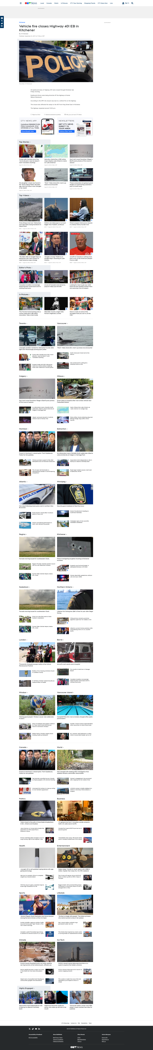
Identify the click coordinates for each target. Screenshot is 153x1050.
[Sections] (20, 3)
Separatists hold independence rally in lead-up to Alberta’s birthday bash (30, 1007)
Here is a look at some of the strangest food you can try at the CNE (80, 313)
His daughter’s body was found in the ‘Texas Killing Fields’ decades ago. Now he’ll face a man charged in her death (30, 185)
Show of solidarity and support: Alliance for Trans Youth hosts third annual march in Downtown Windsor (43, 725)
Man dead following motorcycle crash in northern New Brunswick (36, 506)
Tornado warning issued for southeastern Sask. (34, 558)
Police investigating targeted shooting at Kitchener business (73, 559)
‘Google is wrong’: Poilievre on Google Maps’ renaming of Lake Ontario (54, 258)
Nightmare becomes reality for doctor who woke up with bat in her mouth (55, 1007)
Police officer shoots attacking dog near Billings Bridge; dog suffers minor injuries (81, 419)
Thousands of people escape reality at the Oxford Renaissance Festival (35, 665)
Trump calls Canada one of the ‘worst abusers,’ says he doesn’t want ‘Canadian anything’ (29, 161)
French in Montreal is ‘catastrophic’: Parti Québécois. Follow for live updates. (36, 454)
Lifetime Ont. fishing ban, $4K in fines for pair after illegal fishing (75, 612)
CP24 (78, 1037)
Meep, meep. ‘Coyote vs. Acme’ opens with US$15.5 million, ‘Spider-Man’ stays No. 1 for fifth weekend (74, 870)
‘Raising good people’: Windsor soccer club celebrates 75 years (36, 717)
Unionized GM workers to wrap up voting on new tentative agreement (43, 789)
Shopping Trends (89, 3)
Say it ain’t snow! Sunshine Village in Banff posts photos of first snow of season (81, 161)
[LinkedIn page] (39, 1029)
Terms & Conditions (58, 1039)
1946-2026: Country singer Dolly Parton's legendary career (54, 312)
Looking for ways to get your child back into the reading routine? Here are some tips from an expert (81, 286)
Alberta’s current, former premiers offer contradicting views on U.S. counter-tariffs (81, 630)
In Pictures (64, 3)
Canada (49, 3)
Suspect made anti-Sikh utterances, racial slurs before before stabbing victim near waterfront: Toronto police (42, 366)
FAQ (79, 1023)
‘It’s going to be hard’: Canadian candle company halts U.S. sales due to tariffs (74, 823)
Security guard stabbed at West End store (70, 506)
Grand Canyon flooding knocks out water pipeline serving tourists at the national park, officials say (36, 964)
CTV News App (65, 1023)
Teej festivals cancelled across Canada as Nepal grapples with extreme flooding (43, 779)
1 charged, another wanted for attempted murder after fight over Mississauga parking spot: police (36, 348)
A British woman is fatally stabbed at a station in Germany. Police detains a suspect (81, 790)
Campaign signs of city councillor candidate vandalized (79, 521)
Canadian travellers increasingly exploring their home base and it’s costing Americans (30, 286)
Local (42, 3)
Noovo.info (104, 1037)
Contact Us (73, 1023)
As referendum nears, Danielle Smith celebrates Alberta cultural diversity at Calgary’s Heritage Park (43, 409)
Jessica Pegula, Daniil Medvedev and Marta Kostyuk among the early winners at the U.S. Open (37, 917)
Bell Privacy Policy (58, 1037)
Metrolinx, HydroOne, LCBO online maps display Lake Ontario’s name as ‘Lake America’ (55, 161)
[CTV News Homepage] (31, 3)
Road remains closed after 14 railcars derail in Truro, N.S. (42, 513)
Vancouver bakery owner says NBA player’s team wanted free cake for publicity (81, 1007)
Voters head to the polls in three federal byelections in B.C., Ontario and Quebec (36, 823)
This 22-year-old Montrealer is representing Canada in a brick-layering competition (43, 471)
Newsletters (84, 1023)
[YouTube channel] (36, 1029)
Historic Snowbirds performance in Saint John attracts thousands (42, 523)
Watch (56, 3)
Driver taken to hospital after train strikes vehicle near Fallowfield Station (74, 401)
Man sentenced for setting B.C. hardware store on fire (79, 363)
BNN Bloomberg (81, 1039)
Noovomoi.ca (105, 1039)
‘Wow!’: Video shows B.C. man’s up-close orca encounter (55, 183)
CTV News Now (102, 3)
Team (90, 1023)
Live (111, 3)
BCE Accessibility (33, 1037)
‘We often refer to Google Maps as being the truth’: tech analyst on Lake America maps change (30, 258)
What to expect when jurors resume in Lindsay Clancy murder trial (81, 223)
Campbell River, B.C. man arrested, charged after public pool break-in (75, 717)
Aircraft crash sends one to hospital (68, 664)
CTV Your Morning (76, 3)
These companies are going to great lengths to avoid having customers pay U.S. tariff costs (81, 184)
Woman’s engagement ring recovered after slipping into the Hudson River (80, 779)
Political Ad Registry (58, 1041)
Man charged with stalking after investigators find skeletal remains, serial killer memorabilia (73, 772)
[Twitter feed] (30, 1029)
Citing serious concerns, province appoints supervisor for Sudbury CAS (80, 619)
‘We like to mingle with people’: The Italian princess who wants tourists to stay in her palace (74, 917)
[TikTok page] (33, 1029)
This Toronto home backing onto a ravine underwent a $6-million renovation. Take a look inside (30, 313)
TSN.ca (79, 1041)
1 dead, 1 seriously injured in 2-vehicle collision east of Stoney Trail (42, 418)
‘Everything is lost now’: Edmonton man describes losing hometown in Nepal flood (30, 224)
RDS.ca (104, 1041)
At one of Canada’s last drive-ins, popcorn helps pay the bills (55, 285)
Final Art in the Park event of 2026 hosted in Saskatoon (41, 617)
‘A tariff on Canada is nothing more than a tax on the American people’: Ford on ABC (81, 258)
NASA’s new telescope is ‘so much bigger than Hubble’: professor (55, 223)
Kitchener (22, 22)
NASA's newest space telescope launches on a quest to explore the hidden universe (73, 964)
